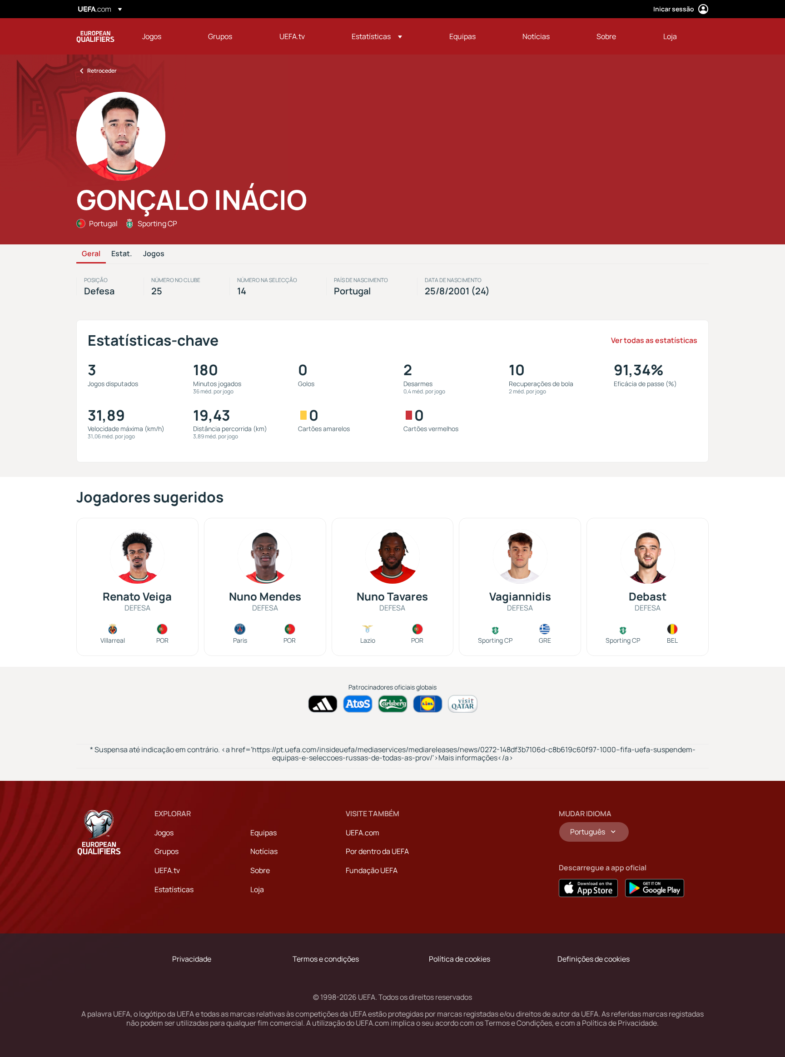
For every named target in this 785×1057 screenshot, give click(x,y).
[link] (151, 36)
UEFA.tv (167, 870)
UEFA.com (362, 833)
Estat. (121, 254)
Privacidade (191, 959)
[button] (377, 36)
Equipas (263, 833)
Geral (91, 254)
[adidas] (323, 704)
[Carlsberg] (392, 704)
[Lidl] (427, 704)
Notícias (264, 851)
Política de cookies (459, 959)
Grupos (166, 851)
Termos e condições (326, 959)
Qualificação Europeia (95, 36)
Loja (257, 889)
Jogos (153, 254)
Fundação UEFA (371, 870)
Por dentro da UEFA (377, 851)
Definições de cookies (593, 959)
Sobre (260, 870)
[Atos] (358, 704)
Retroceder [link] (102, 70)
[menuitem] (163, 36)
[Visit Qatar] (462, 704)
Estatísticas (174, 889)
